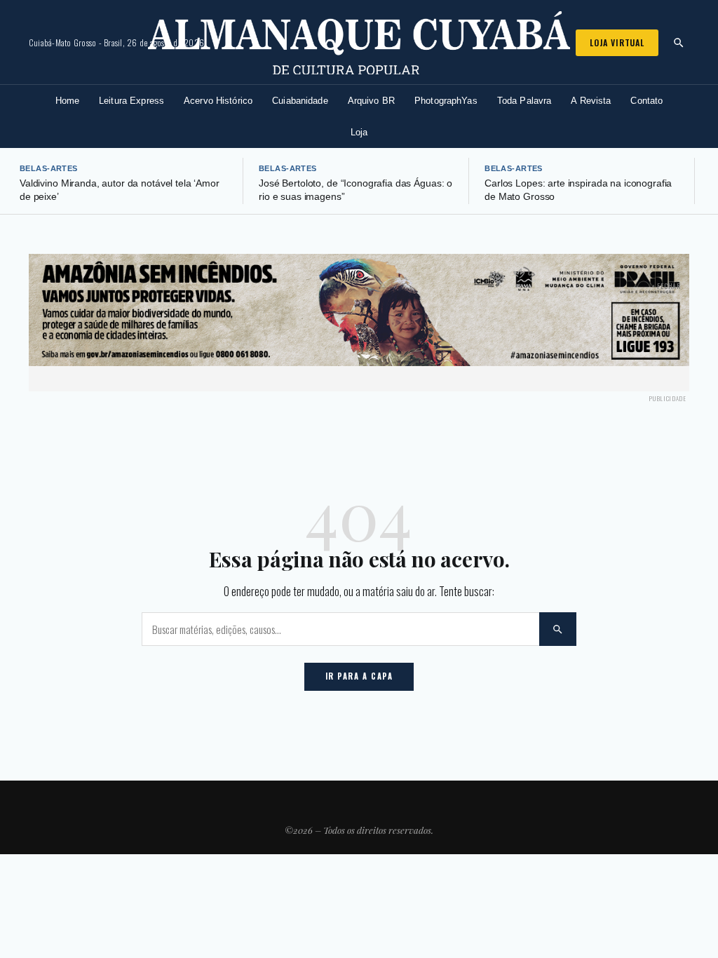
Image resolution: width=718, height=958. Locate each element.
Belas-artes (49, 168)
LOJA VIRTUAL (617, 42)
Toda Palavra (524, 100)
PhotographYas (445, 100)
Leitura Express (131, 100)
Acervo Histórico (218, 100)
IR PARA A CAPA (359, 676)
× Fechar (666, 286)
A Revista (591, 100)
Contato (646, 100)
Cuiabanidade (300, 100)
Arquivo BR (371, 100)
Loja (359, 132)
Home (67, 100)
